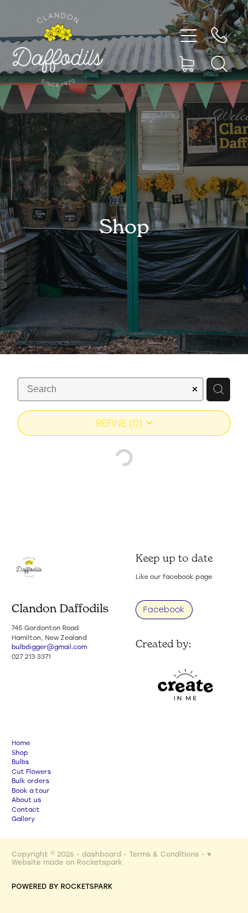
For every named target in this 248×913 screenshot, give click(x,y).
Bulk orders (30, 781)
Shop (20, 753)
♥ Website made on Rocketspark (111, 857)
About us (26, 800)
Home (21, 743)
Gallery (23, 819)
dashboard (101, 853)
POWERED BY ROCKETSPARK (62, 886)
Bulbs (20, 762)
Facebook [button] (164, 609)
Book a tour (31, 791)
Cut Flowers (31, 772)
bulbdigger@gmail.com (49, 647)
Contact (26, 809)
